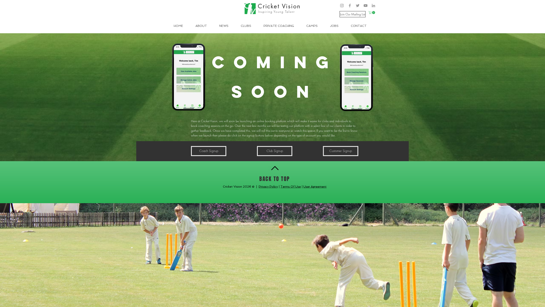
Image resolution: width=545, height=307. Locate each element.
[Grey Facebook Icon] (349, 5)
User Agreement (315, 186)
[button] (372, 12)
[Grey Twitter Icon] (357, 5)
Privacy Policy (268, 186)
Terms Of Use (290, 186)
